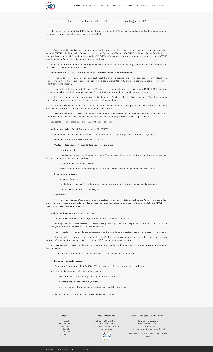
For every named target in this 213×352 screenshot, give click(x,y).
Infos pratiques (65, 323)
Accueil (66, 321)
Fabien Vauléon (72, 349)
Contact (65, 334)
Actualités (66, 331)
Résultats (66, 329)
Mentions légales (84, 349)
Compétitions (66, 326)
